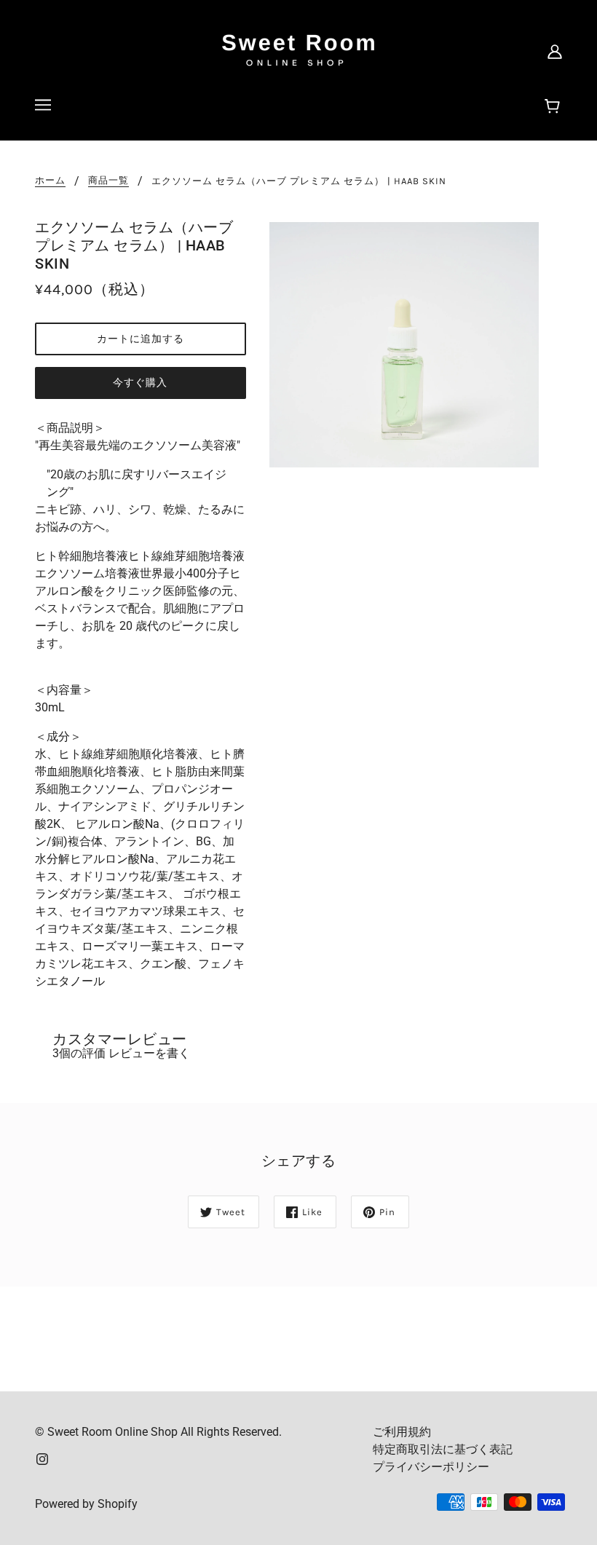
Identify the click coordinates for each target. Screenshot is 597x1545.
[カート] (554, 107)
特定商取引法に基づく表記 (443, 1449)
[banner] (298, 50)
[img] (42, 1458)
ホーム (50, 180)
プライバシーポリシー (431, 1467)
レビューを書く (149, 1053)
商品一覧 (108, 180)
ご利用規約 (402, 1432)
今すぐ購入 (140, 382)
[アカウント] (555, 51)
